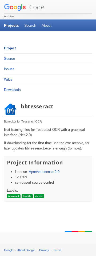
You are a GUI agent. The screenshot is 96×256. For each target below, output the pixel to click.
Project (10, 48)
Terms (57, 250)
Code (35, 6)
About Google (26, 250)
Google (8, 250)
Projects (11, 25)
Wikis (8, 79)
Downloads (12, 90)
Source (9, 59)
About (46, 25)
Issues (9, 69)
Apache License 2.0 (44, 172)
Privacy (44, 250)
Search (30, 25)
